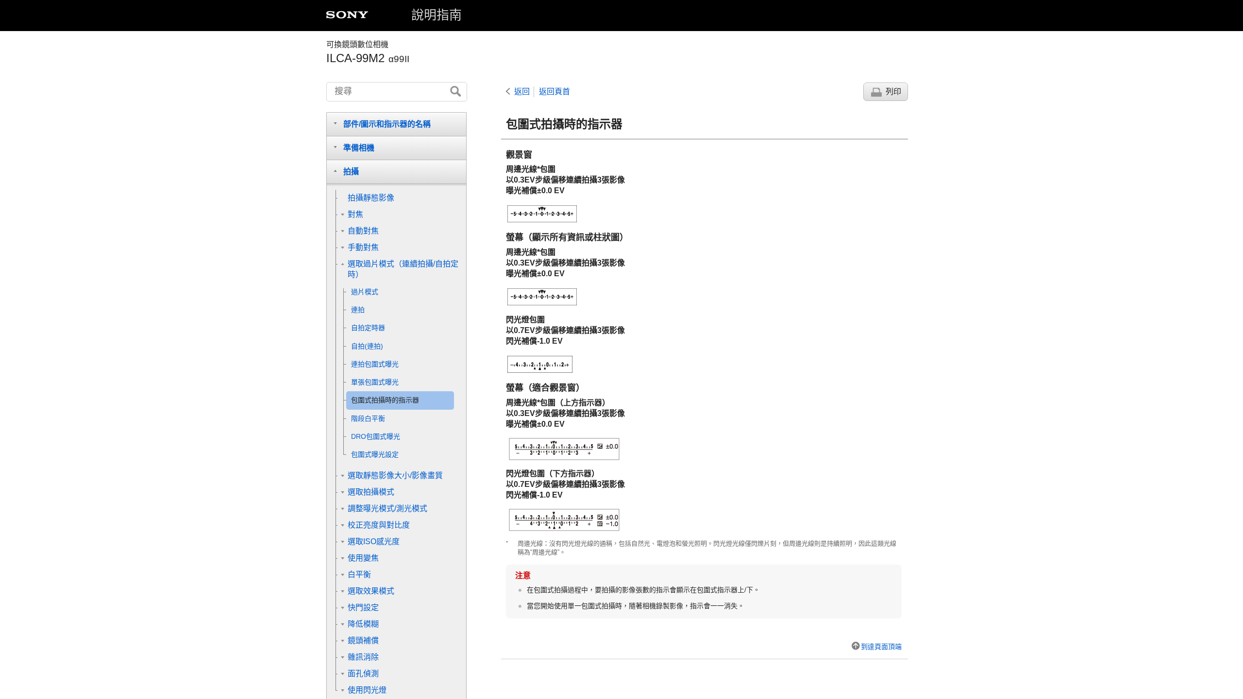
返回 (522, 91)
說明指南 (436, 15)
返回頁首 (554, 91)
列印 (893, 91)
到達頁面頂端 (881, 646)
